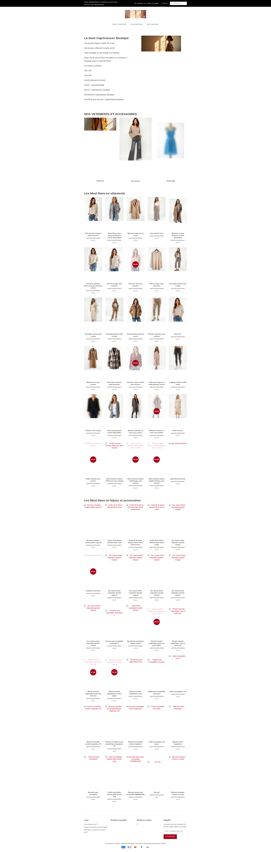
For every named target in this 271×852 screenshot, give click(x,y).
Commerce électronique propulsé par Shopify (151, 843)
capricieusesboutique (127, 843)
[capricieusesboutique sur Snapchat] (147, 824)
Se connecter (138, 3)
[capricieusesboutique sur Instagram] (143, 824)
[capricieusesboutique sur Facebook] (137, 824)
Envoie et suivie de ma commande (95, 827)
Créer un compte (152, 3)
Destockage (153, 24)
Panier (165, 3)
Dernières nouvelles (119, 820)
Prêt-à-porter (119, 24)
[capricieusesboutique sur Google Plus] (140, 824)
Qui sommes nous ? (91, 824)
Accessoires (137, 24)
